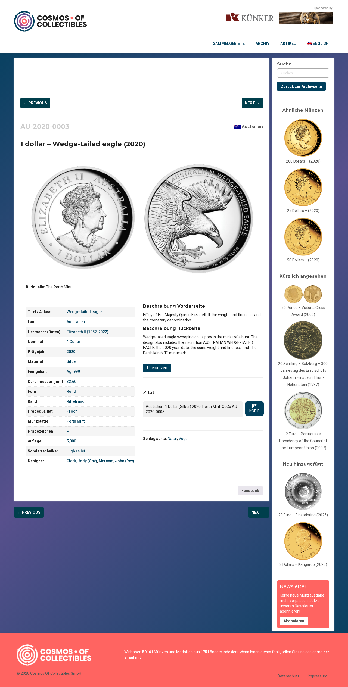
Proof (72, 411)
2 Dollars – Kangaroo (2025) (303, 564)
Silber (72, 361)
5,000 (71, 441)
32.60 (71, 381)
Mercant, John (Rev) (116, 461)
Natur (172, 438)
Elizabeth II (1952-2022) (87, 332)
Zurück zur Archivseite (301, 86)
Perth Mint (76, 421)
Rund (71, 391)
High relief (76, 451)
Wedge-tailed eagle (84, 312)
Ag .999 (73, 371)
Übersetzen (157, 368)
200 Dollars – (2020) (303, 161)
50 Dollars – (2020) (303, 260)
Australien (252, 126)
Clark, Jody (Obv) (82, 461)
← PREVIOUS (35, 103)
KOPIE (254, 411)
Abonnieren (294, 621)
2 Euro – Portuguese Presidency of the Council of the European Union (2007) (303, 441)
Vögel (183, 438)
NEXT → (252, 103)
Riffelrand (76, 401)
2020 (71, 351)
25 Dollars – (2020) (303, 210)
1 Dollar (73, 341)
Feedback (250, 490)
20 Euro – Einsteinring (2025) (303, 515)
